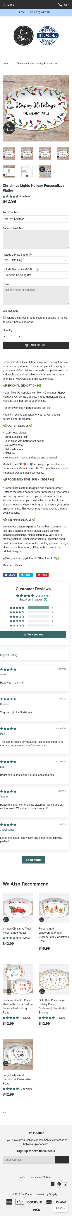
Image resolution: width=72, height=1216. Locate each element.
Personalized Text (13, 228)
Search (22, 1177)
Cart (66, 4)
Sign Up (62, 1159)
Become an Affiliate (40, 1177)
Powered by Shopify (46, 1194)
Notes (6, 284)
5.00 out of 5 (42, 596)
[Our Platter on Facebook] (53, 1184)
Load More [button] (33, 860)
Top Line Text (11, 212)
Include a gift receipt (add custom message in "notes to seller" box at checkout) (35, 319)
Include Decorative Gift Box (19, 269)
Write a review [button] (33, 634)
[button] (11, 196)
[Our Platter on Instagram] (65, 1184)
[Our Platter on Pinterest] (59, 1184)
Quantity (8, 330)
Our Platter (26, 1194)
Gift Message (10, 310)
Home (6, 63)
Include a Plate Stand (15, 254)
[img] (8, 669)
